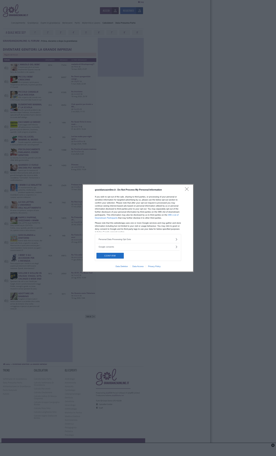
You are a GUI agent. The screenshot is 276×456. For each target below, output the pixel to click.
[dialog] (138, 228)
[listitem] (138, 239)
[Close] (187, 190)
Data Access (138, 266)
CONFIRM (110, 256)
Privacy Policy (154, 266)
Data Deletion (122, 266)
